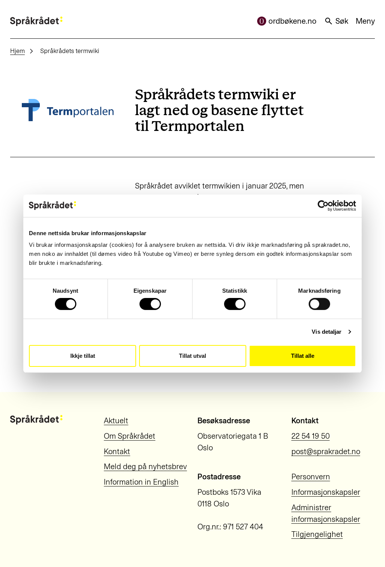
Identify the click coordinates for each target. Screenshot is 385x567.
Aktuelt (116, 420)
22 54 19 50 (310, 436)
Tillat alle (302, 356)
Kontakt (117, 451)
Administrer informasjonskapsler (325, 513)
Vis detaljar (326, 331)
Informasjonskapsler (325, 492)
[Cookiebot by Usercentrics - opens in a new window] (323, 205)
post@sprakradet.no (325, 451)
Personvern (310, 476)
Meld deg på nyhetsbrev (145, 466)
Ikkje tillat (82, 356)
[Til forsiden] (36, 21)
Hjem (17, 51)
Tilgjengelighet (317, 534)
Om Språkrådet (129, 436)
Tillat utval (192, 356)
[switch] (150, 304)
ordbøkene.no (292, 21)
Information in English (141, 481)
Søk (341, 21)
